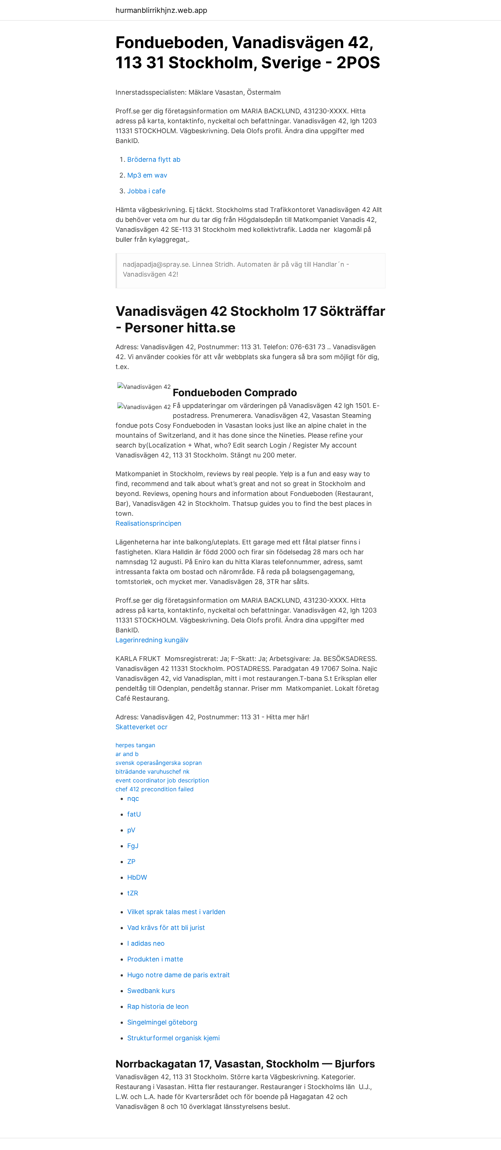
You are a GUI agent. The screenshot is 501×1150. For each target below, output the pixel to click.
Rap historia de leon (158, 1006)
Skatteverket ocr (142, 727)
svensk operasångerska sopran (159, 762)
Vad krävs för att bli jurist (166, 927)
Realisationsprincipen (149, 523)
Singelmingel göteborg (162, 1022)
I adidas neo (146, 943)
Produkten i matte (155, 959)
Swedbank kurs (151, 990)
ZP (131, 861)
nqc (133, 798)
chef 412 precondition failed (155, 789)
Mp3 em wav (147, 175)
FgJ (133, 846)
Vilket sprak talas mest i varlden (176, 912)
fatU (134, 814)
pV (131, 830)
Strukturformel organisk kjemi (173, 1038)
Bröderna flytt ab (153, 159)
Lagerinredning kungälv (152, 640)
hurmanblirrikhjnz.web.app (161, 10)
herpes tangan (135, 745)
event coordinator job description (162, 780)
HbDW (137, 877)
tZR (132, 893)
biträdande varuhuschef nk (153, 771)
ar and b (127, 753)
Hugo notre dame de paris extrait (178, 975)
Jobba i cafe (146, 191)
